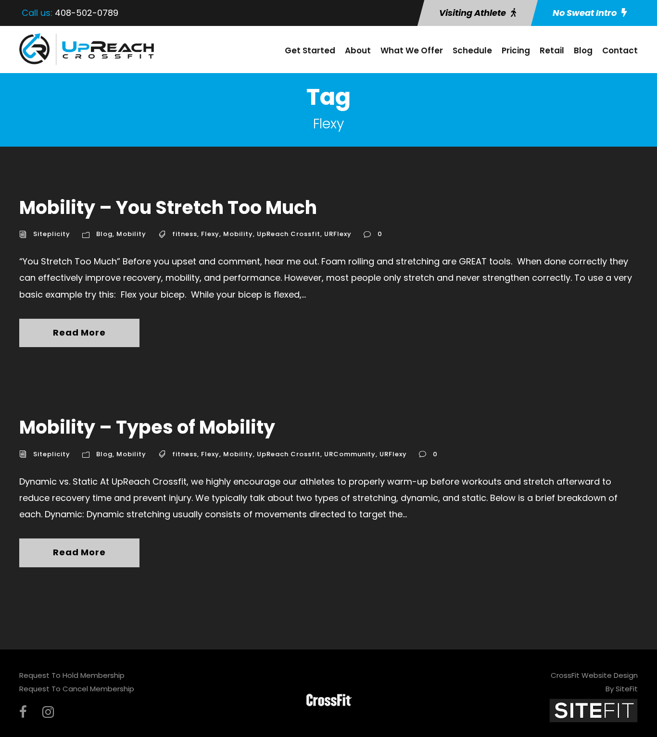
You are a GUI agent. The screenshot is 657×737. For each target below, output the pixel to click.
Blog (583, 50)
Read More (79, 332)
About (358, 50)
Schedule (472, 50)
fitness (184, 233)
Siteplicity (51, 233)
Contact (620, 50)
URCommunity (350, 454)
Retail (552, 50)
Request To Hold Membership (72, 675)
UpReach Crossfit (288, 233)
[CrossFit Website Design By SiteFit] (593, 710)
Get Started (310, 50)
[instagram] (48, 712)
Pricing (516, 50)
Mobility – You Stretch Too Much (168, 207)
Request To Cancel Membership (76, 689)
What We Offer (411, 50)
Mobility (131, 233)
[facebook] (23, 712)
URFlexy (338, 233)
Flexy (210, 233)
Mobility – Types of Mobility (147, 427)
